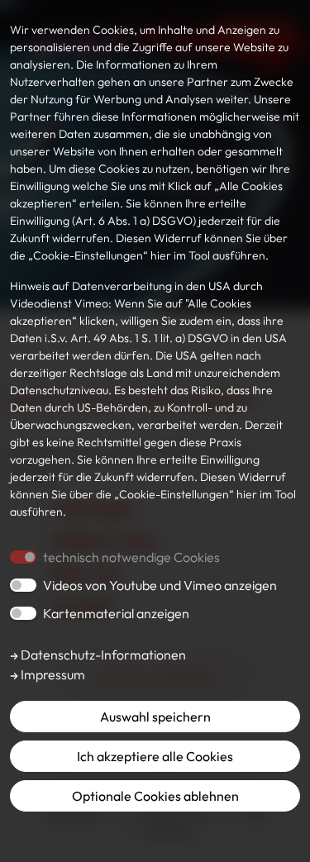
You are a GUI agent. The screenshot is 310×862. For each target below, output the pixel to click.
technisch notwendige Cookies (131, 557)
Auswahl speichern (155, 716)
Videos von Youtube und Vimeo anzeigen (160, 585)
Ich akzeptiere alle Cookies (155, 756)
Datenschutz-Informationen (102, 654)
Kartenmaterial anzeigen (116, 613)
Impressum (51, 674)
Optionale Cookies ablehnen (155, 796)
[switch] (23, 585)
